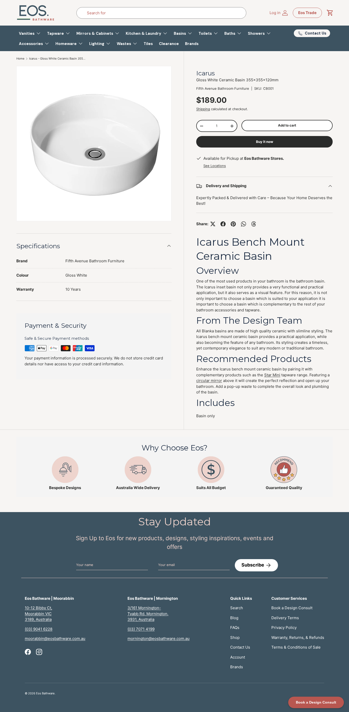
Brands (192, 43)
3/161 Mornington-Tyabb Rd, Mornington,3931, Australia (147, 613)
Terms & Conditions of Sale (296, 647)
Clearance (169, 43)
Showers (256, 33)
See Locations (214, 166)
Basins (180, 33)
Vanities (26, 33)
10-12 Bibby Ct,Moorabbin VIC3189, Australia (38, 613)
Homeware (66, 43)
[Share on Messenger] (254, 224)
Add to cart (287, 125)
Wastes (124, 43)
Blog (234, 617)
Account (237, 657)
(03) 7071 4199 (141, 629)
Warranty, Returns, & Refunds (297, 637)
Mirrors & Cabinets (94, 33)
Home (20, 58)
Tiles (148, 43)
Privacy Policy (284, 627)
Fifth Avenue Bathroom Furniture (222, 88)
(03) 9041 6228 (38, 629)
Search (236, 607)
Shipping (203, 109)
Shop (235, 637)
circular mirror (209, 380)
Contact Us (240, 647)
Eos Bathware (45, 693)
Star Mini (272, 374)
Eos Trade (307, 12)
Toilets (205, 33)
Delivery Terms (285, 617)
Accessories (31, 43)
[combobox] (161, 13)
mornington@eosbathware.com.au (158, 638)
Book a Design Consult (291, 607)
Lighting (96, 43)
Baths (229, 33)
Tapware (55, 33)
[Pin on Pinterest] (233, 224)
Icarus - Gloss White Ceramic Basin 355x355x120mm (58, 58)
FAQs (234, 627)
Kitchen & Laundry (143, 33)
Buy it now (264, 142)
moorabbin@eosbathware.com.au (55, 638)
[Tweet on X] (213, 224)
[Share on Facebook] (223, 224)
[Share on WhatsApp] (243, 224)
